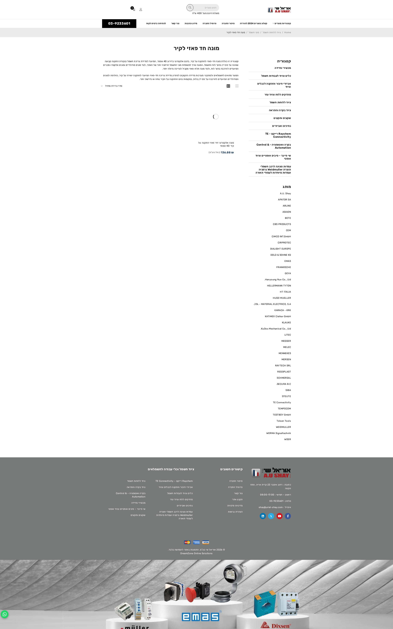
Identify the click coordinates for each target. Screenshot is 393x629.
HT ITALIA (285, 291)
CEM (288, 230)
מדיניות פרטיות (235, 505)
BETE (288, 218)
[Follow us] (271, 516)
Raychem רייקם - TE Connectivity (278, 135)
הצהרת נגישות (235, 511)
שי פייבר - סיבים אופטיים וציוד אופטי (273, 157)
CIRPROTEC (284, 242)
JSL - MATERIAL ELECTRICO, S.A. (272, 304)
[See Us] (263, 516)
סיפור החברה (236, 481)
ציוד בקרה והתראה (280, 110)
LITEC (287, 334)
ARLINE (287, 205)
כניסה (140, 9)
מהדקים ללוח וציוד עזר (278, 94)
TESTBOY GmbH (282, 414)
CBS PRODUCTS (282, 224)
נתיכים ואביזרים (281, 125)
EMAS (287, 261)
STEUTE (286, 396)
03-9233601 (119, 23)
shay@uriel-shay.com (271, 507)
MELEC (287, 347)
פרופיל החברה (235, 487)
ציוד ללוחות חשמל (272, 32)
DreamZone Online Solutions (196, 553)
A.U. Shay (285, 193)
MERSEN (286, 359)
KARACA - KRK (282, 310)
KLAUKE (286, 322)
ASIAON (286, 212)
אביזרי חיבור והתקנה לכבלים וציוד (274, 85)
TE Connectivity (282, 402)
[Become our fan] (288, 516)
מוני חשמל (254, 32)
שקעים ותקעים (282, 118)
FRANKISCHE (283, 267)
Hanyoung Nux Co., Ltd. (277, 279)
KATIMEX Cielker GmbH (278, 316)
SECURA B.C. (283, 384)
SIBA (288, 390)
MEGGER (286, 341)
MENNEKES (285, 353)
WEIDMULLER (283, 427)
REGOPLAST (284, 371)
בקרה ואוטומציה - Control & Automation (274, 146)
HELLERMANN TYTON (279, 285)
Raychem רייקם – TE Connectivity (174, 481)
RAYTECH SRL (283, 365)
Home (287, 32)
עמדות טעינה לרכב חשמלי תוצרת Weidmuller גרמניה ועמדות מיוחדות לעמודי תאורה (273, 169)
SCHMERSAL (284, 378)
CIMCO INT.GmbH (281, 236)
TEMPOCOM (284, 408)
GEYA (288, 273)
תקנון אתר (237, 499)
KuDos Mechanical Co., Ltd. (276, 328)
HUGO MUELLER (282, 298)
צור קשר (238, 493)
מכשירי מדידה (283, 67)
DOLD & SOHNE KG (280, 255)
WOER (287, 439)
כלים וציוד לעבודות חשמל (276, 75)
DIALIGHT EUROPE (280, 248)
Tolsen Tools (284, 421)
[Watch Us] (279, 516)
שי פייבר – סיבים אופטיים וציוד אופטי (126, 509)
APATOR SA (284, 199)
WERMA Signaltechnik (278, 433)
